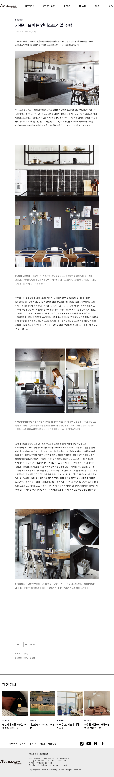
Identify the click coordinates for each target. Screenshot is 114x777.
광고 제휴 (23, 743)
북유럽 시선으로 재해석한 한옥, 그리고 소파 (97, 726)
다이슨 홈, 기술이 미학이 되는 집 (69, 726)
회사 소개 (13, 743)
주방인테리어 (30, 644)
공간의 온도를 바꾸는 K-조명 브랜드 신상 (14, 726)
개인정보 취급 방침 (48, 743)
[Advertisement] (57, 622)
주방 (18, 644)
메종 (29, 32)
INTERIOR (19, 20)
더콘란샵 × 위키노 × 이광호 (42, 726)
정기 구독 (34, 743)
